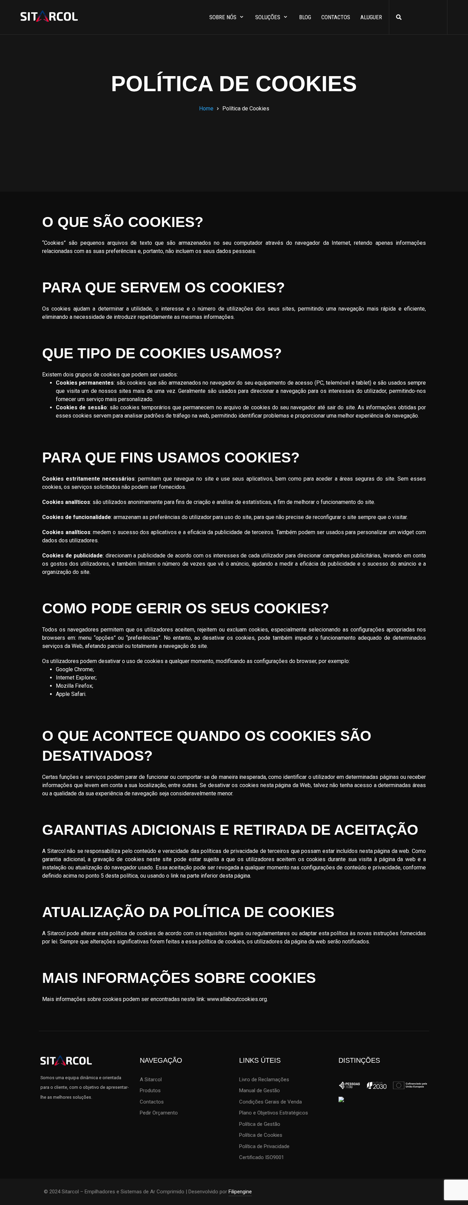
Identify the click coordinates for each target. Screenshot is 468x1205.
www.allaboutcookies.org (237, 999)
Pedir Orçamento (159, 1113)
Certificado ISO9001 (261, 1157)
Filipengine (240, 1192)
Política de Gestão (259, 1124)
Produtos (150, 1090)
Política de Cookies (260, 1135)
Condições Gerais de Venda (270, 1102)
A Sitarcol (151, 1079)
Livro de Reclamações (264, 1079)
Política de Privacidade (264, 1146)
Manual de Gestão (259, 1090)
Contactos (152, 1102)
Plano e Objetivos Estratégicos (273, 1113)
